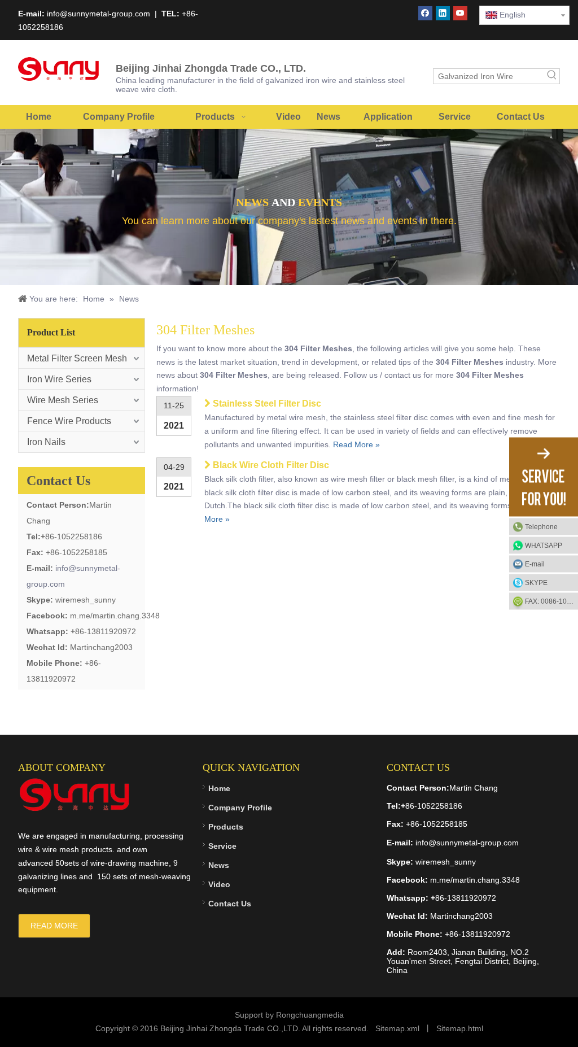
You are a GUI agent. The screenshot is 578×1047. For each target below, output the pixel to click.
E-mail (535, 564)
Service (222, 845)
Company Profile (240, 807)
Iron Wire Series (59, 379)
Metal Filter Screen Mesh (77, 358)
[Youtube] (460, 13)
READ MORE (54, 925)
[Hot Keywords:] (552, 76)
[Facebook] (425, 13)
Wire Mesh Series (62, 400)
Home (219, 788)
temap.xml (400, 1028)
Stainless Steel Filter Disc (267, 403)
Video (219, 884)
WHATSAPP (543, 545)
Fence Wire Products (69, 421)
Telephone (541, 527)
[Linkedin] (443, 13)
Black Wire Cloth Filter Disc (271, 465)
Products (225, 826)
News (218, 865)
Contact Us (229, 903)
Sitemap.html (459, 1028)
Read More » (356, 444)
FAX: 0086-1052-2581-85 (551, 601)
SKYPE (536, 583)
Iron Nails (46, 442)
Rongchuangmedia (310, 1014)
